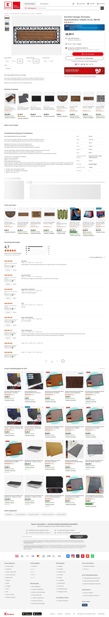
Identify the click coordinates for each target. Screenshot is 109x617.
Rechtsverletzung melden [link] (38, 603)
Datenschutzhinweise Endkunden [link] (92, 583)
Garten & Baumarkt (11, 572)
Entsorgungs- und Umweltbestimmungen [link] (86, 613)
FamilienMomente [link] (62, 589)
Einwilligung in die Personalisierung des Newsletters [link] (34, 546)
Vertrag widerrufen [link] (37, 595)
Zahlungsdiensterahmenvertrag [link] (92, 578)
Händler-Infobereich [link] (63, 600)
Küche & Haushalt (10, 574)
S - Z (33, 577)
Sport (7, 589)
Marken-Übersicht (10, 597)
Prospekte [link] (60, 569)
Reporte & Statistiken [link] (89, 566)
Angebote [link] (60, 566)
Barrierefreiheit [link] (101, 613)
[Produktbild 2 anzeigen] (7, 23)
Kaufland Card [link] (61, 572)
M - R (33, 574)
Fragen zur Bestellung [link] (37, 589)
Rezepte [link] (60, 577)
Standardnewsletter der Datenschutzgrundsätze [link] (33, 541)
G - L (33, 572)
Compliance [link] (60, 613)
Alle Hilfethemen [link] (36, 586)
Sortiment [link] (60, 574)
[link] (44, 4)
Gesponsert (6, 106)
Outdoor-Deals (10, 566)
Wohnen (8, 580)
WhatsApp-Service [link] (62, 591)
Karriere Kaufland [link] (88, 592)
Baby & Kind (9, 577)
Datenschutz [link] (68, 613)
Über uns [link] (86, 569)
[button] (37, 246)
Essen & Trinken (10, 594)
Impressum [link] (52, 613)
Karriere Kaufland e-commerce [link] (91, 595)
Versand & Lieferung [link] (37, 600)
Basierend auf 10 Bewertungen (13, 253)
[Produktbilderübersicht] (7, 35)
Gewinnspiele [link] (61, 583)
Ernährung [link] (60, 586)
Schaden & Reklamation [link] (38, 598)
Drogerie (8, 586)
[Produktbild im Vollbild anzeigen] (36, 35)
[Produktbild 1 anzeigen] (7, 18)
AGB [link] (74, 613)
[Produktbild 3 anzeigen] (7, 28)
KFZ (7, 591)
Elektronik (8, 569)
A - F (33, 569)
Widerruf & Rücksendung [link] (38, 592)
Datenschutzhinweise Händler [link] (91, 581)
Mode (7, 583)
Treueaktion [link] (61, 580)
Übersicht (34, 566)
